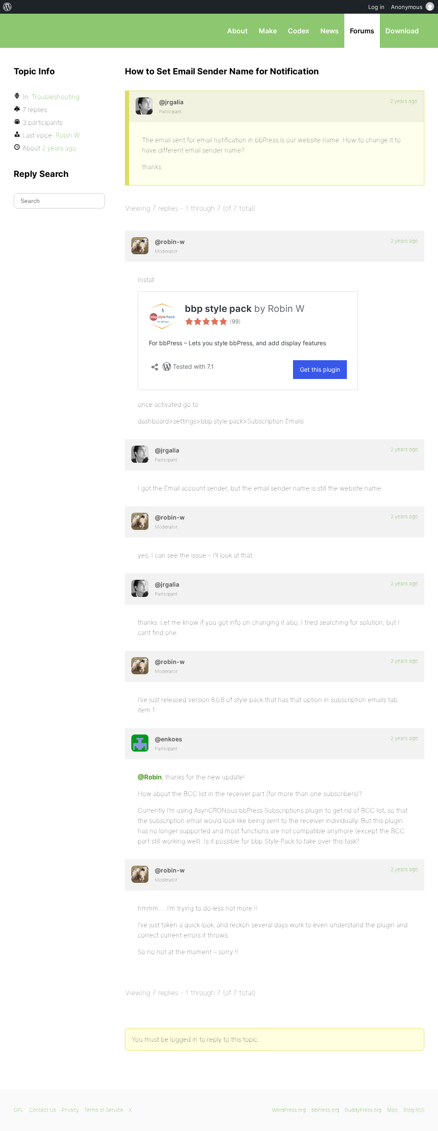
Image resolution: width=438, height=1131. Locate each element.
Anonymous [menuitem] (407, 6)
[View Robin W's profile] (139, 245)
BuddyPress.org (363, 1110)
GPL (19, 1110)
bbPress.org (58, 31)
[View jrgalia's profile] (144, 106)
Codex (298, 30)
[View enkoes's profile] (139, 743)
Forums (362, 30)
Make (268, 30)
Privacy (70, 1110)
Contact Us (42, 1110)
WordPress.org (289, 1110)
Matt (392, 1110)
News (329, 30)
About (237, 30)
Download (402, 30)
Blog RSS (413, 1110)
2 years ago (403, 101)
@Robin (150, 777)
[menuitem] (7, 7)
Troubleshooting (56, 97)
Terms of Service (103, 1110)
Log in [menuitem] (376, 6)
